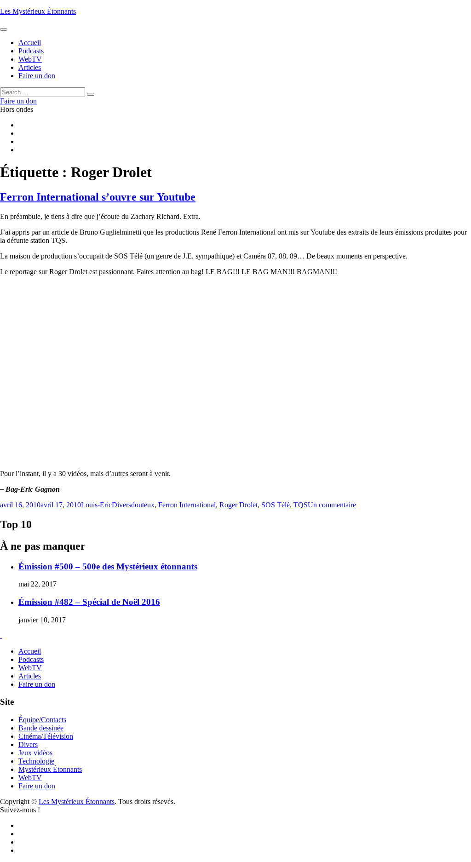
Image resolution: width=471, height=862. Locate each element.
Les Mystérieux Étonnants (38, 11)
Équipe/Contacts (42, 720)
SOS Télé (275, 505)
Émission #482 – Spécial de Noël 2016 (89, 602)
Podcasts (31, 659)
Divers (121, 505)
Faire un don (36, 684)
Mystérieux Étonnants (50, 769)
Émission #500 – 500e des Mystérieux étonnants (107, 566)
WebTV (30, 668)
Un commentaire (332, 505)
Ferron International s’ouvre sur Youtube (97, 197)
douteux (143, 505)
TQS (300, 505)
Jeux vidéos (35, 753)
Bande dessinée (40, 728)
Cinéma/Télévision (45, 736)
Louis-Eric (96, 505)
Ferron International (187, 505)
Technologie (36, 761)
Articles (29, 676)
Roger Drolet (238, 505)
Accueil (29, 651)
